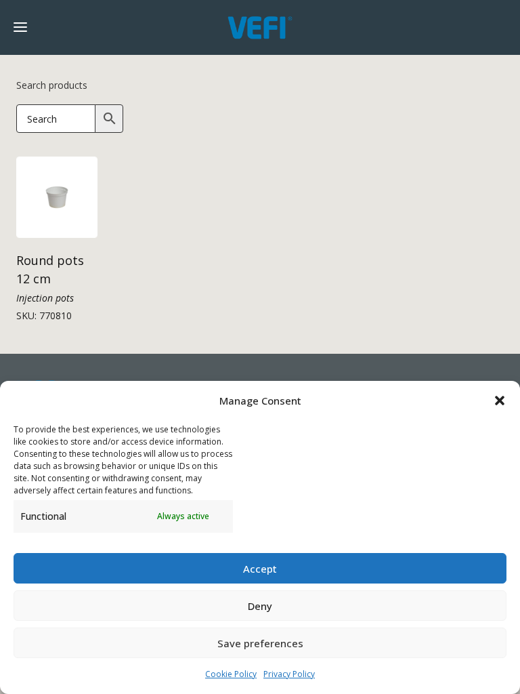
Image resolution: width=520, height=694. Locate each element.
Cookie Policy (231, 674)
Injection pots (45, 297)
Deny (260, 606)
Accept (260, 568)
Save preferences (260, 643)
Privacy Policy (289, 674)
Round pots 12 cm (50, 269)
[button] (499, 400)
